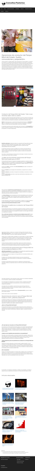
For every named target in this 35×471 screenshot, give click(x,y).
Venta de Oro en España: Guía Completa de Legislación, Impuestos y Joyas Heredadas (21, 431)
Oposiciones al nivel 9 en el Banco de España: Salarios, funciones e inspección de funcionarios (20, 403)
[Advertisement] (17, 22)
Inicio (1, 8)
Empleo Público (8, 451)
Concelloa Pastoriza (15, 3)
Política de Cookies (20, 462)
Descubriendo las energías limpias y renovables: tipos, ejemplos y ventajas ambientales (8, 403)
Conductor (4, 451)
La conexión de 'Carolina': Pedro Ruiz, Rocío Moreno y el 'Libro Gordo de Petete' (8, 445)
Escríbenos (26, 459)
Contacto (2, 11)
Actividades (17, 8)
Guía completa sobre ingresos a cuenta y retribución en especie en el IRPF (20, 417)
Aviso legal (18, 459)
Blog (5, 8)
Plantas (4, 450)
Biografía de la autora (28, 8)
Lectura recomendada (10, 8)
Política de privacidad (20, 461)
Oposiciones (19, 451)
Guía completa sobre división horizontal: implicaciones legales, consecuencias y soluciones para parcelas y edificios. (7, 417)
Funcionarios (15, 451)
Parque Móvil (23, 451)
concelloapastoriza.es (4, 467)
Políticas (6, 11)
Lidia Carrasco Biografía (4, 459)
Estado (12, 451)
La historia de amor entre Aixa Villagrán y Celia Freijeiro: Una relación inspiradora (14, 453)
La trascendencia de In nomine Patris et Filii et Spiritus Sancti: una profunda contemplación (15, 452)
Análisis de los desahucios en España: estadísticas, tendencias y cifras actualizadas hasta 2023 (8, 431)
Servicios (22, 8)
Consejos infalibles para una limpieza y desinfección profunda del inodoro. (8, 389)
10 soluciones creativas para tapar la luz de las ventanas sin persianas (20, 389)
